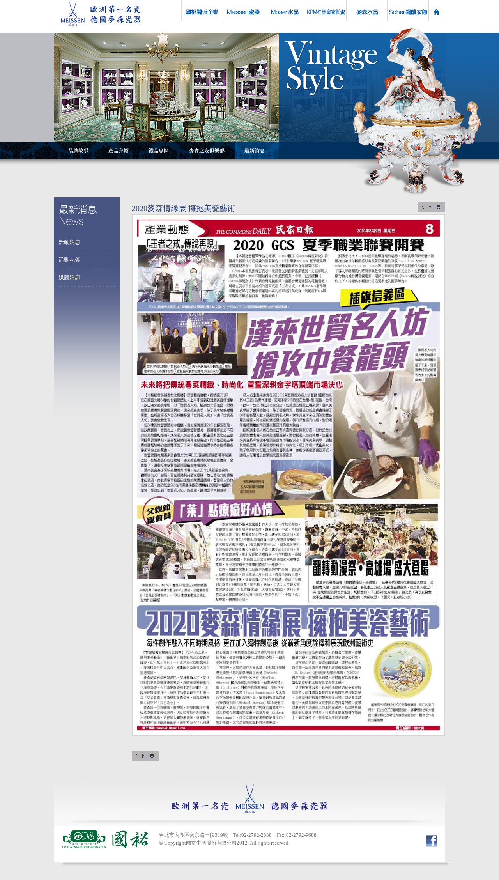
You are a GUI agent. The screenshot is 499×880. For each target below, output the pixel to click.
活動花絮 (69, 260)
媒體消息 (69, 277)
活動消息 (69, 242)
